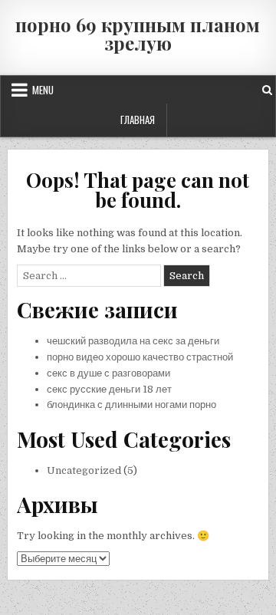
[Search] (267, 90)
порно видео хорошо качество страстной (140, 357)
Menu (43, 89)
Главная (137, 119)
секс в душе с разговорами (108, 373)
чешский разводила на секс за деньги (133, 341)
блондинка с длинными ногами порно (131, 404)
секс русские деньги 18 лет (109, 389)
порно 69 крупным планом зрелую (137, 33)
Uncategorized (84, 470)
